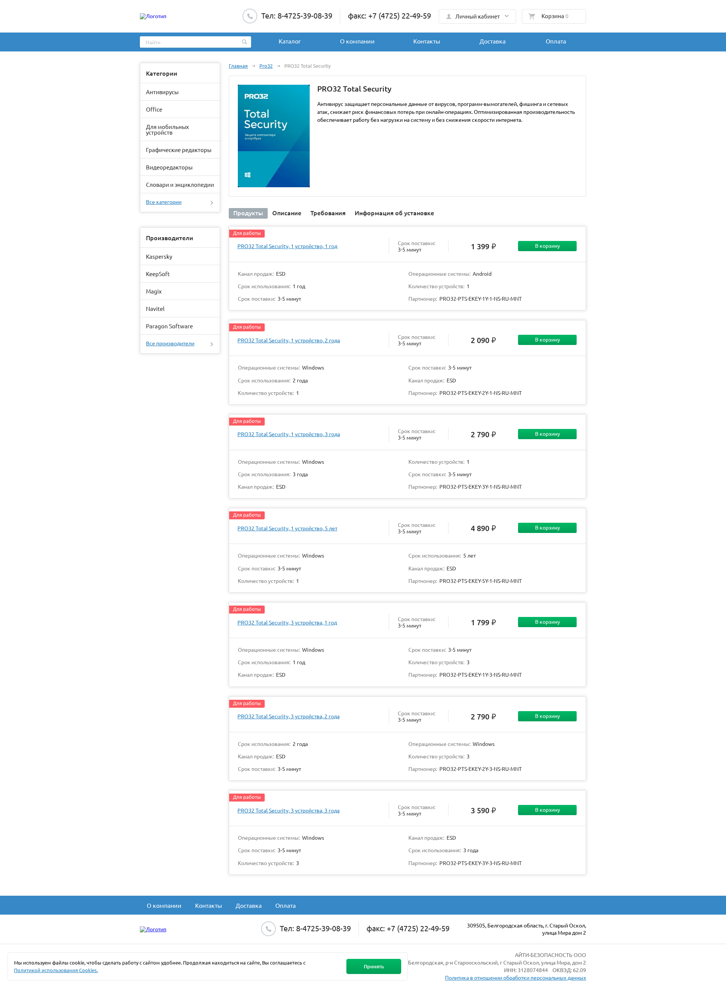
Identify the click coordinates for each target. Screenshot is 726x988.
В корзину (547, 245)
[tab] (248, 213)
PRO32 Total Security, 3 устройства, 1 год (287, 622)
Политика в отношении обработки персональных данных (515, 977)
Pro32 (266, 65)
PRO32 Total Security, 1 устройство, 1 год (287, 245)
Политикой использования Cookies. (56, 970)
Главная (238, 65)
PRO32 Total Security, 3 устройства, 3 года (288, 810)
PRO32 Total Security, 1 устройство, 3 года (288, 433)
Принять (374, 966)
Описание (286, 212)
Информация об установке (394, 212)
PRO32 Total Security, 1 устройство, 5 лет (287, 528)
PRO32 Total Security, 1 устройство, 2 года (288, 340)
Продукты (248, 212)
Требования (328, 212)
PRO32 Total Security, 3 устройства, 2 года (288, 716)
